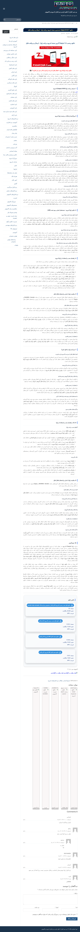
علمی (15, 165)
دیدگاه (76, 893)
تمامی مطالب (62, 680)
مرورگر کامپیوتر (11, 201)
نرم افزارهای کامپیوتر (12, 194)
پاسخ (24, 819)
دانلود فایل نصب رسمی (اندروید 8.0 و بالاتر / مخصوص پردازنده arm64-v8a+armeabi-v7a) (49, 605)
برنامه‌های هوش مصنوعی (11, 240)
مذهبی (15, 140)
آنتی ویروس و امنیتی (11, 147)
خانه (76, 23)
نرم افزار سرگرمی (12, 187)
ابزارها (67, 33)
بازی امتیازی (13, 104)
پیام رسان (14, 133)
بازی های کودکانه (12, 79)
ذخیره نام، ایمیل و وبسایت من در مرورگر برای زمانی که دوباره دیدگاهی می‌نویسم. (54, 914)
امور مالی (14, 180)
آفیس (15, 183)
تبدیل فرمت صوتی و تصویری (11, 217)
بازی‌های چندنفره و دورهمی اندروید (10, 45)
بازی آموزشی (13, 108)
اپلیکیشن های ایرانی (12, 129)
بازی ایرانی (14, 72)
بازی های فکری (13, 100)
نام (76, 907)
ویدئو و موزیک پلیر (12, 212)
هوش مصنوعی (13, 236)
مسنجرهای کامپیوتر (12, 205)
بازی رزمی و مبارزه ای (11, 61)
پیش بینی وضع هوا (12, 172)
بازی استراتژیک (13, 65)
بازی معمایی (13, 97)
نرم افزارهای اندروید (53, 680)
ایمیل (56, 907)
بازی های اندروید (14, 37)
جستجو (16, 29)
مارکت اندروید (13, 162)
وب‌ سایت (37, 907)
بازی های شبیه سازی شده (10, 111)
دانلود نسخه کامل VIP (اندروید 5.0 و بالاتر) (49, 636)
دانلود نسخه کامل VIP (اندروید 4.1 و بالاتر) (49, 652)
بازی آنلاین (14, 75)
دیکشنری (14, 126)
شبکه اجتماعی (13, 151)
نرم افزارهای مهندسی (11, 225)
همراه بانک (14, 176)
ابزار (76, 92)
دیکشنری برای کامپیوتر (11, 209)
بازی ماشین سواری (12, 54)
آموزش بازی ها (13, 41)
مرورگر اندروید (13, 158)
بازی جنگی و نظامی (11, 57)
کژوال (15, 86)
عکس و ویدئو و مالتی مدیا (10, 155)
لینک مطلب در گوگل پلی (57, 673)
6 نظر (62, 33)
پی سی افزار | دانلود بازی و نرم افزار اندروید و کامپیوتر (61, 12)
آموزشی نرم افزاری (11, 122)
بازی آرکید (14, 115)
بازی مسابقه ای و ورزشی (10, 50)
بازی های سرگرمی (12, 83)
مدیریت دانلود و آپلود (11, 221)
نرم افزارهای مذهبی (11, 191)
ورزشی (15, 144)
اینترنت (15, 198)
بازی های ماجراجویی (11, 93)
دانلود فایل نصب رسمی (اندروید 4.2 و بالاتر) (49, 621)
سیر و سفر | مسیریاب (11, 137)
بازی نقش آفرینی (12, 90)
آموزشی (15, 232)
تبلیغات (16, 245)
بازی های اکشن (13, 68)
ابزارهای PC (14, 229)
